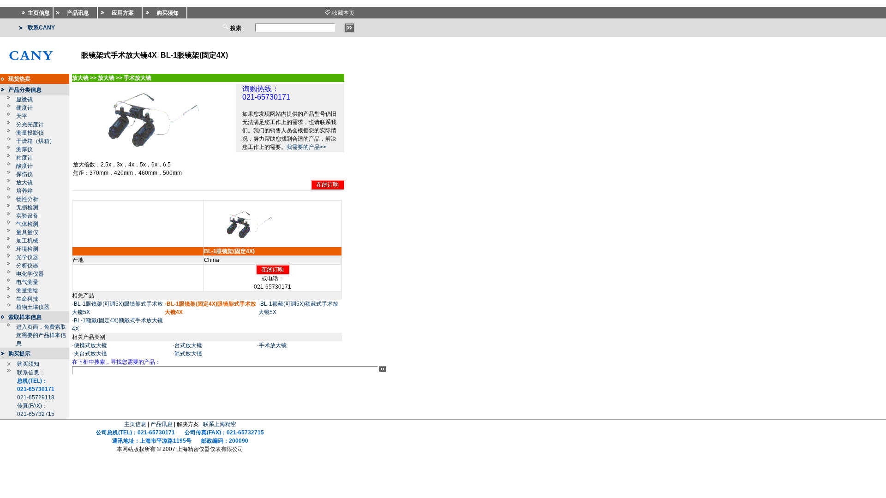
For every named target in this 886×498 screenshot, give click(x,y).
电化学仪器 (30, 274)
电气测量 (27, 282)
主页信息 (135, 424)
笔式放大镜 (188, 353)
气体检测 (27, 224)
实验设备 (27, 216)
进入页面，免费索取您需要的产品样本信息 (41, 335)
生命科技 (27, 299)
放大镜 (24, 182)
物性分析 (27, 199)
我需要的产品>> (306, 147)
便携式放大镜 (90, 345)
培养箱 (24, 191)
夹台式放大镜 (90, 353)
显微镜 (24, 99)
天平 (21, 116)
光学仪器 (27, 257)
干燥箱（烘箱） (35, 141)
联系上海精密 (219, 424)
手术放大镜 (273, 345)
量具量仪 (27, 232)
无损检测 (27, 207)
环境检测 (27, 249)
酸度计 (24, 166)
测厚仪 (24, 149)
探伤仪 (24, 174)
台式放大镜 (188, 345)
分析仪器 (27, 265)
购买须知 (28, 364)
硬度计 (24, 108)
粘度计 (24, 157)
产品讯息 (161, 424)
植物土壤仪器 (32, 307)
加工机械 (27, 240)
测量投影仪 (30, 133)
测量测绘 (27, 290)
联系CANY (41, 27)
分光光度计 (30, 124)
